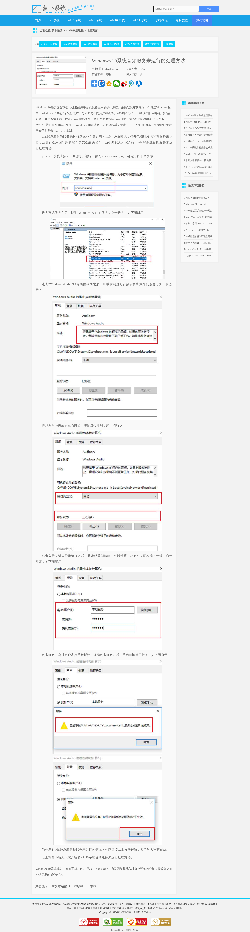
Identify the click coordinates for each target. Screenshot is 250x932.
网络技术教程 (152, 44)
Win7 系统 (74, 20)
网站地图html (132, 930)
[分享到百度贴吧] (101, 83)
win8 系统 (95, 20)
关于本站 (146, 912)
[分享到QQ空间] (109, 83)
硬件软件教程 (132, 44)
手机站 (136, 912)
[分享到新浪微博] (124, 83)
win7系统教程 (70, 44)
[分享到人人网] (139, 83)
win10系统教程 (75, 30)
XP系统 (54, 20)
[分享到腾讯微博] (131, 83)
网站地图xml (117, 930)
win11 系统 (140, 20)
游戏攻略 (202, 20)
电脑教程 (181, 20)
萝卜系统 (57, 30)
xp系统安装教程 (49, 44)
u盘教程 (169, 44)
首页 (38, 20)
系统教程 (161, 20)
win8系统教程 (90, 44)
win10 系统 (117, 20)
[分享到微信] (116, 83)
